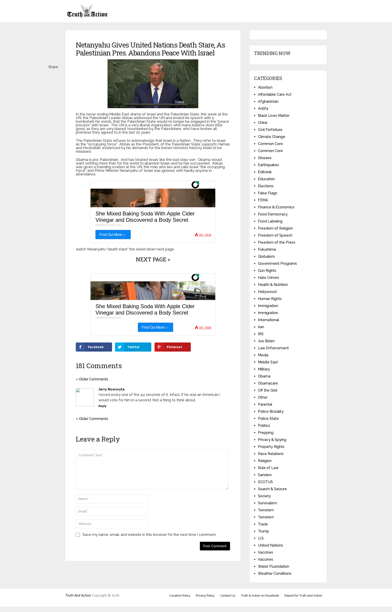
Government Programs (277, 263)
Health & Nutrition (273, 284)
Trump (263, 531)
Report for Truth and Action (303, 595)
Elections (266, 186)
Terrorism (266, 510)
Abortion (265, 87)
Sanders (265, 475)
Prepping (265, 432)
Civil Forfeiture (270, 129)
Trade (263, 524)
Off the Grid (267, 390)
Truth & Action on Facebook (260, 595)
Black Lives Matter (273, 115)
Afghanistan (268, 101)
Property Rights (271, 447)
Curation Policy (179, 595)
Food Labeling (270, 221)
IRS (261, 334)
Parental (265, 404)
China (262, 122)
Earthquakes (268, 165)
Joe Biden (266, 341)
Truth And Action (78, 595)
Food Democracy (273, 214)
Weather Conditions (275, 573)
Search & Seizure (272, 489)
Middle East (268, 362)
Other (262, 397)
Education (266, 179)
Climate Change (271, 137)
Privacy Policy (205, 595)
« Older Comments (92, 379)
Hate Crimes (268, 277)
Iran (261, 327)
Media (263, 355)
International (268, 320)
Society (264, 496)
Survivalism (267, 503)
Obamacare (268, 383)
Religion (265, 461)
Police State (268, 418)
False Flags (267, 193)
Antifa (263, 108)
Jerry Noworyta (111, 389)
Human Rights (270, 299)
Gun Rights (267, 270)
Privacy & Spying (272, 439)
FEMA (263, 200)
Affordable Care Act (275, 94)
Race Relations (271, 454)
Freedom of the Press (276, 242)
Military (264, 369)
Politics (264, 425)
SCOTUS (265, 482)
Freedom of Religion (275, 228)
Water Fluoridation (273, 566)
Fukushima (267, 249)
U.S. (261, 538)
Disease (265, 158)
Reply (102, 406)
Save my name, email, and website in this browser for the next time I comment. (149, 534)
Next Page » (153, 259)
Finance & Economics (276, 207)
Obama (264, 376)
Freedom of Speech (275, 235)
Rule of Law (268, 468)
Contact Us (227, 595)
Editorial (265, 172)
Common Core (270, 144)
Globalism (266, 256)
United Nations (270, 545)
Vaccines (265, 552)
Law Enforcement (273, 348)
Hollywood (267, 292)
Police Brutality (271, 411)
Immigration (268, 306)
